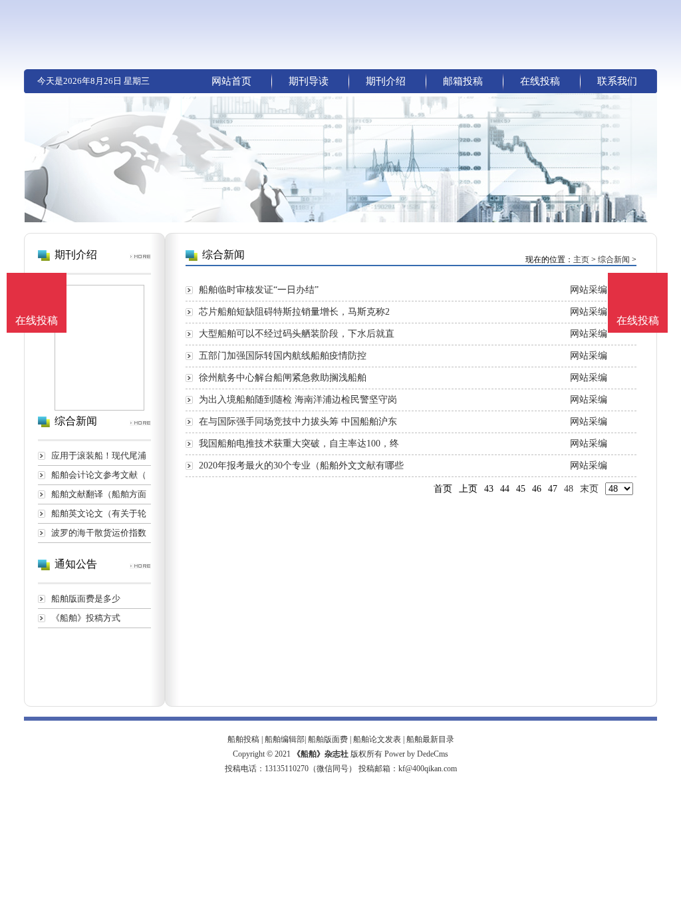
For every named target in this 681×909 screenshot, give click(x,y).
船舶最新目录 (430, 739)
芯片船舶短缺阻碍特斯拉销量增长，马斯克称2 (294, 312)
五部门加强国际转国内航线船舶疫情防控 (282, 356)
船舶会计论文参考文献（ (98, 475)
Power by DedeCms (416, 754)
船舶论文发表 (377, 739)
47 (552, 489)
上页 (468, 489)
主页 (581, 259)
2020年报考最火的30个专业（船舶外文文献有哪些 (301, 465)
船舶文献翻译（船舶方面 (98, 494)
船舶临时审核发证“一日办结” (259, 290)
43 (488, 489)
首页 (443, 489)
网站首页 (231, 81)
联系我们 (617, 81)
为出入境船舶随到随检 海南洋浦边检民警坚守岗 (298, 400)
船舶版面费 (328, 739)
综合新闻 (614, 259)
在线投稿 (540, 81)
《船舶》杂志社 (320, 754)
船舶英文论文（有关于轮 (98, 513)
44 (504, 489)
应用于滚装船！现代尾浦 (98, 455)
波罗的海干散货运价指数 (98, 533)
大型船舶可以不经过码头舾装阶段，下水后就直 (296, 334)
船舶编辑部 (285, 739)
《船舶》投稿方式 (85, 618)
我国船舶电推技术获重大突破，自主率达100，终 (299, 444)
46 (536, 489)
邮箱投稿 (463, 81)
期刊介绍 (386, 81)
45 (520, 489)
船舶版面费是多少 (85, 599)
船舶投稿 (243, 739)
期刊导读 (309, 81)
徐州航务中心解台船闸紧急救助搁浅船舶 (282, 378)
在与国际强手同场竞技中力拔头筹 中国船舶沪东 (298, 422)
